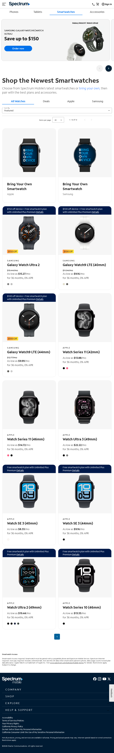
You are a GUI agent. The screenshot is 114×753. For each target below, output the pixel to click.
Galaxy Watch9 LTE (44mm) (28, 352)
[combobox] (57, 110)
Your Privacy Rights (10, 723)
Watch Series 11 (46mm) (25, 439)
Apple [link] (70, 101)
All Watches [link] (18, 101)
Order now (18, 48)
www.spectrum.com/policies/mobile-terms (67, 663)
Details (39, 211)
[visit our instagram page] (99, 678)
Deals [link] (46, 101)
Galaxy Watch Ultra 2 (23, 265)
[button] (57, 689)
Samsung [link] (97, 101)
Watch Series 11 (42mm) (81, 352)
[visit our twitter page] (109, 678)
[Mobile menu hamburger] (4, 4)
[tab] (18, 101)
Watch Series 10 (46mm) (82, 607)
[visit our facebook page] (94, 678)
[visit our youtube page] (104, 678)
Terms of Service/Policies (13, 720)
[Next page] (91, 119)
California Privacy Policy (12, 726)
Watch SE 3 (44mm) (78, 523)
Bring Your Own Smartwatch (19, 186)
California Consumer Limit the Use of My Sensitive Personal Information (33, 732)
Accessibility (7, 717)
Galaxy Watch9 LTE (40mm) (84, 265)
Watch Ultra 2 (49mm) (24, 607)
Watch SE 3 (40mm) (22, 523)
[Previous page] (84, 119)
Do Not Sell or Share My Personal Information (22, 729)
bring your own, (89, 88)
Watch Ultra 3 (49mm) (80, 439)
